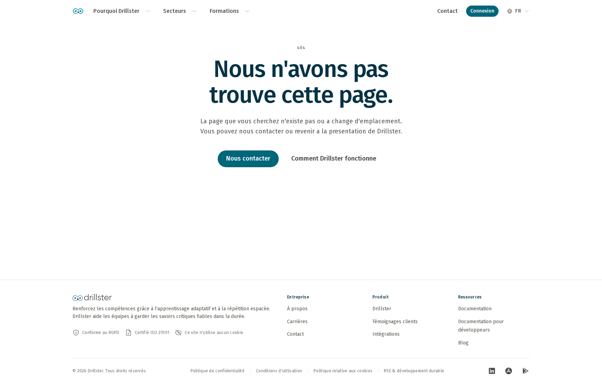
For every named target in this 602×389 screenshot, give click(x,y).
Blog (463, 343)
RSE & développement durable (414, 370)
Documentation (475, 309)
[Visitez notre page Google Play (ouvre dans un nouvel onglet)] (525, 371)
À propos (297, 309)
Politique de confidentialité (218, 370)
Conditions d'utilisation (279, 370)
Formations (224, 11)
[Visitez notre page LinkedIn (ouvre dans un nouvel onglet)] (492, 371)
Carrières (297, 322)
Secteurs (174, 11)
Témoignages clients (395, 322)
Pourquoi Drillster (116, 11)
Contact (447, 11)
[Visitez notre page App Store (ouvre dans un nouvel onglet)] (508, 371)
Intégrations (386, 334)
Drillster (381, 309)
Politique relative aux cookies (343, 370)
